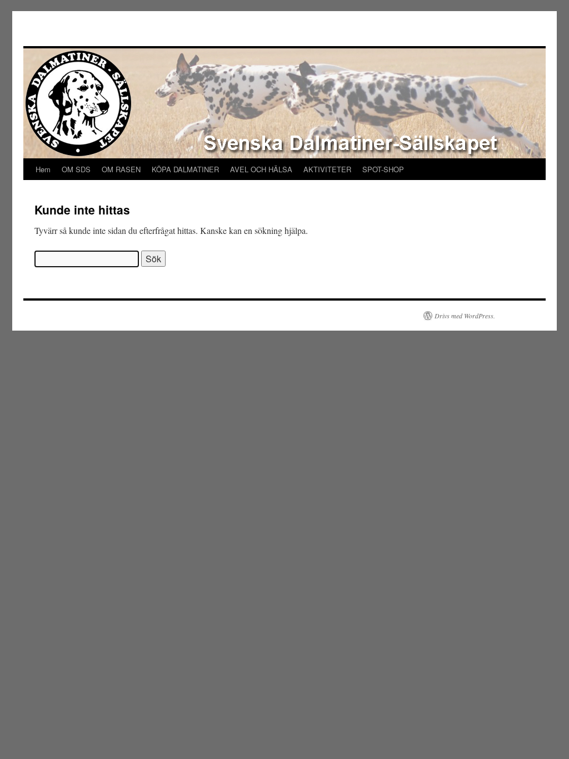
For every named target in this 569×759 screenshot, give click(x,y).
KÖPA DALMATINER (185, 169)
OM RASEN (121, 169)
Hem (43, 169)
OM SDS (76, 169)
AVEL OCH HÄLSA (261, 169)
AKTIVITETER (327, 169)
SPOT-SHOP (383, 169)
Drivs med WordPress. (465, 315)
